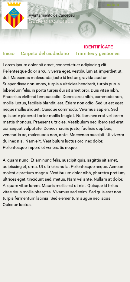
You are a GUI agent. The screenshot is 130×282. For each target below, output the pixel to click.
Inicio (9, 53)
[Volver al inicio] (18, 15)
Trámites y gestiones (97, 53)
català (113, 4)
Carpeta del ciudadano (45, 53)
